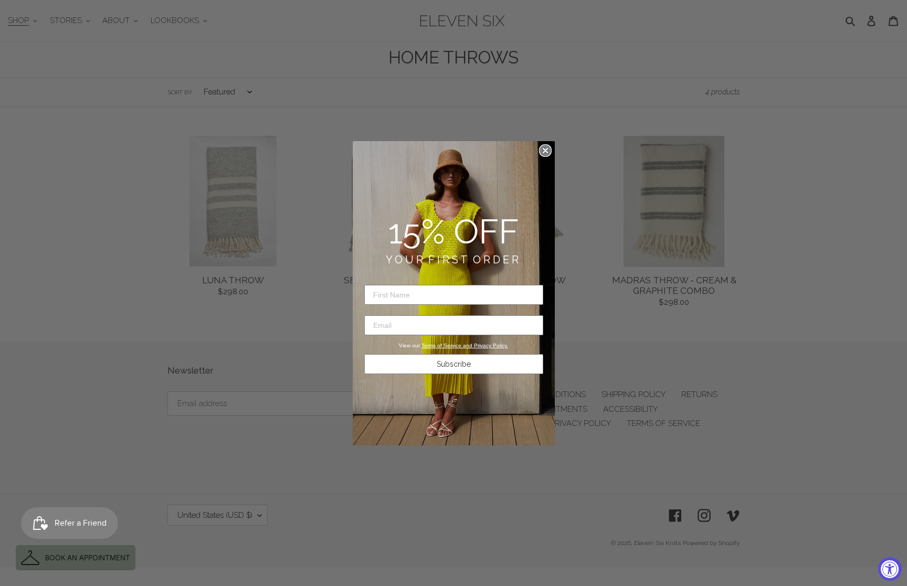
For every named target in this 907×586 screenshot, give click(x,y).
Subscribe (454, 364)
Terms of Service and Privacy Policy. (464, 345)
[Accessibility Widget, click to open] (890, 569)
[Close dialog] (545, 150)
